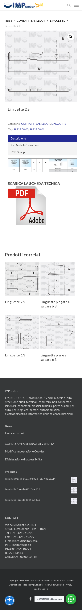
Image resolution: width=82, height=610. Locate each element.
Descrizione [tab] (18, 138)
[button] (76, 5)
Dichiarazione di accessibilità (23, 459)
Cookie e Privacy (63, 584)
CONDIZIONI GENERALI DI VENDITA (29, 443)
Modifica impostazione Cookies (25, 451)
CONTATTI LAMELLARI (31, 20)
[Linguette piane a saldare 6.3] (57, 332)
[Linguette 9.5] (22, 279)
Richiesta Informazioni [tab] (25, 145)
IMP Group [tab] (18, 152)
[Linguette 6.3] (22, 332)
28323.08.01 (37, 129)
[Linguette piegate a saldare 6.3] (57, 279)
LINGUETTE (57, 20)
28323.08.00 (21, 129)
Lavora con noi (14, 433)
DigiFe (45, 588)
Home (8, 20)
